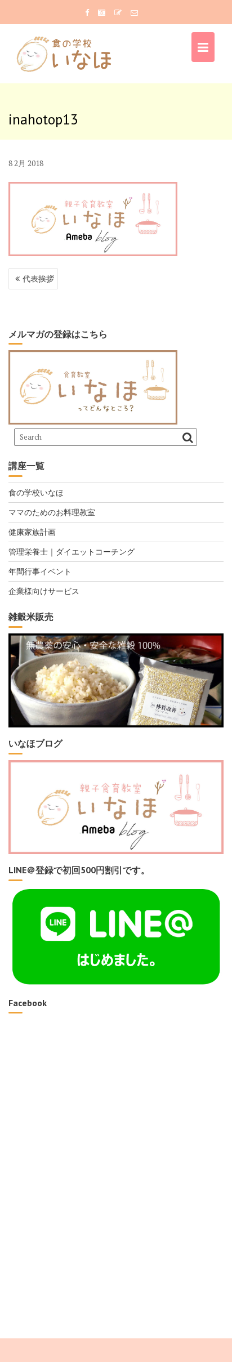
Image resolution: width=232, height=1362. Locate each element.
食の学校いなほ (36, 492)
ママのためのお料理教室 (51, 512)
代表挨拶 (38, 278)
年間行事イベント (40, 571)
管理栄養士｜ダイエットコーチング (71, 551)
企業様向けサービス (43, 591)
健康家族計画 (32, 531)
